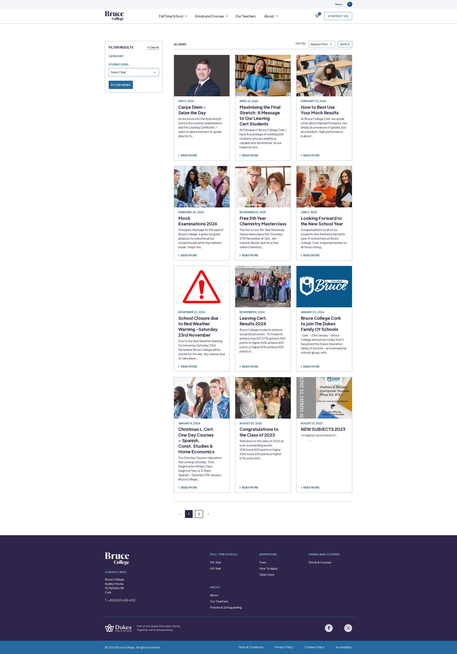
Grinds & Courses (319, 562)
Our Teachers (245, 16)
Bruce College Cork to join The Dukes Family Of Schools (321, 323)
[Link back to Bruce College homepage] (114, 16)
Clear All (154, 47)
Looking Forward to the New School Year (322, 220)
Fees (262, 562)
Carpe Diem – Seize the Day (192, 109)
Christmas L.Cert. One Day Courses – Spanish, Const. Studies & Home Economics (196, 440)
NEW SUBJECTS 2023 (323, 429)
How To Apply (268, 568)
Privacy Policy (284, 647)
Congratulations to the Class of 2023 (259, 431)
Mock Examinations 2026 (197, 220)
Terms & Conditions (250, 647)
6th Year (215, 568)
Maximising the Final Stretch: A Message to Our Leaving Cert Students (260, 115)
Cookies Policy (314, 647)
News (338, 4)
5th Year (215, 562)
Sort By (300, 43)
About (269, 16)
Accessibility (344, 647)
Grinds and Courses (209, 16)
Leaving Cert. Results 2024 (253, 320)
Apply (345, 44)
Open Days (266, 574)
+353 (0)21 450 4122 (122, 600)
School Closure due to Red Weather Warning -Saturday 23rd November (198, 326)
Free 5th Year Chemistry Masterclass (263, 220)
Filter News (121, 84)
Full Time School (171, 16)
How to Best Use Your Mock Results (320, 109)
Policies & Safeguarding (226, 607)
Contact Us (338, 16)
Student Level (119, 64)
